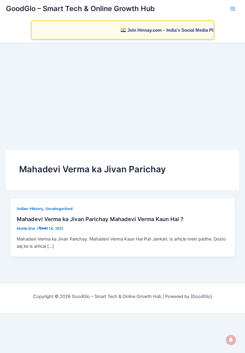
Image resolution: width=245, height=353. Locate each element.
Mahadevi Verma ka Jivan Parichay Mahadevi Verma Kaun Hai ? (100, 219)
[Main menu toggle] (232, 8)
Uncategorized (59, 208)
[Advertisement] (122, 88)
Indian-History (30, 208)
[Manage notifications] (231, 340)
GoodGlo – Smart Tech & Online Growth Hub (80, 8)
